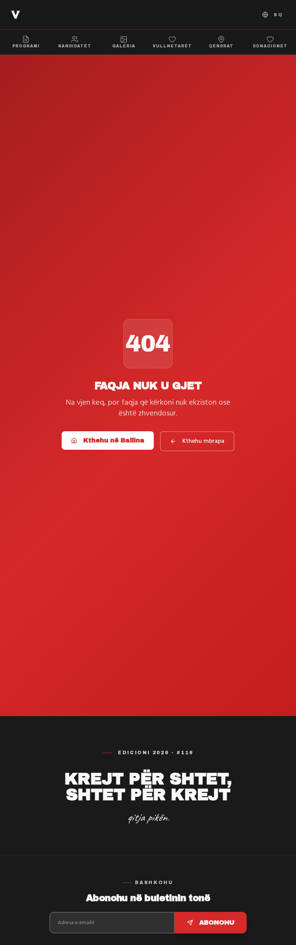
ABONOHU (216, 922)
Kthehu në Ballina (114, 440)
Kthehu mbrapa (203, 441)
